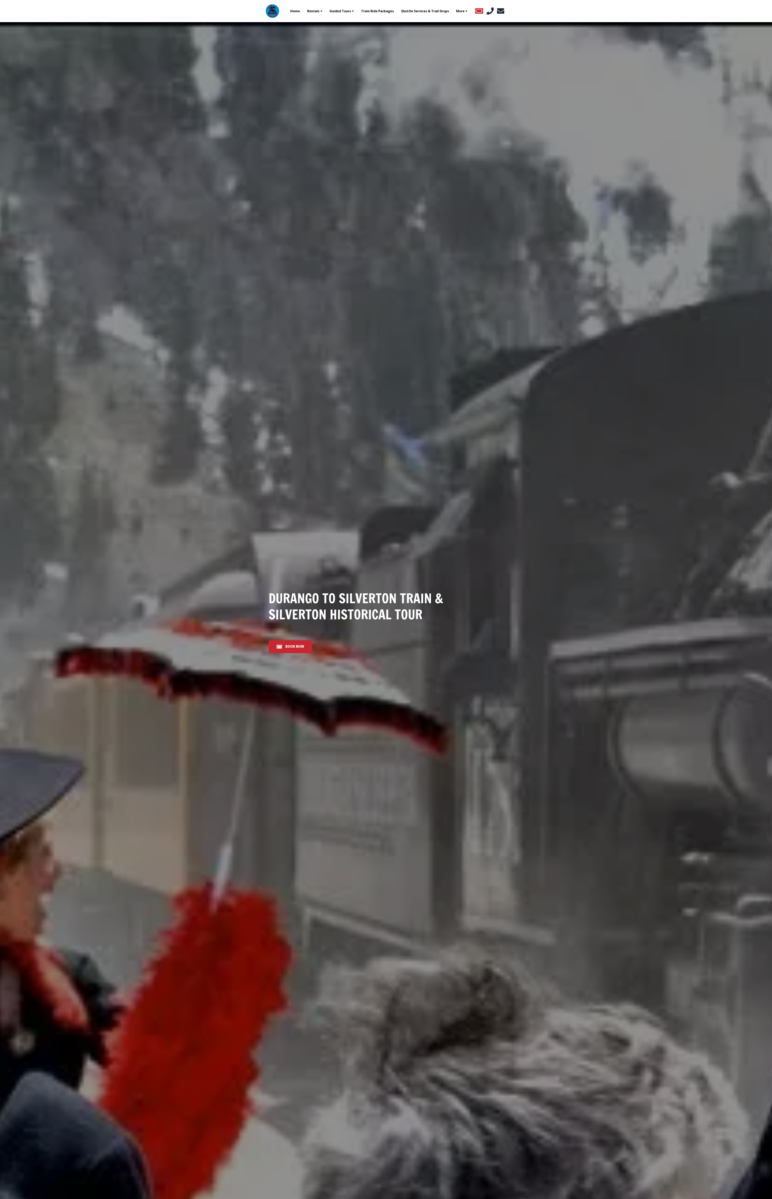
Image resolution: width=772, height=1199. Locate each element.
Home (295, 11)
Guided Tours (340, 11)
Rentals (313, 11)
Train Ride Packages (377, 11)
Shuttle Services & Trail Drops (425, 11)
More (460, 11)
